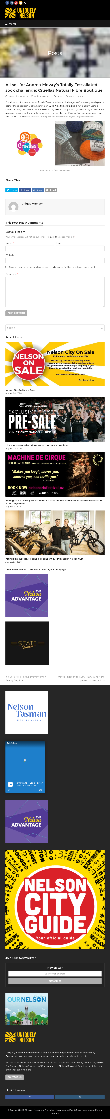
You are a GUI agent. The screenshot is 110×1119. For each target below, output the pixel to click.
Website (9, 255)
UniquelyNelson (42, 96)
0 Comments (76, 96)
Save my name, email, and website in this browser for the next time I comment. (52, 267)
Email (59, 243)
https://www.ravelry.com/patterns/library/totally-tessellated (59, 116)
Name (9, 243)
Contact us (14, 1077)
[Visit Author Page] (13, 206)
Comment (11, 274)
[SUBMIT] (102, 328)
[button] (10, 23)
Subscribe (55, 981)
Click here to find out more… (55, 170)
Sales (59, 96)
